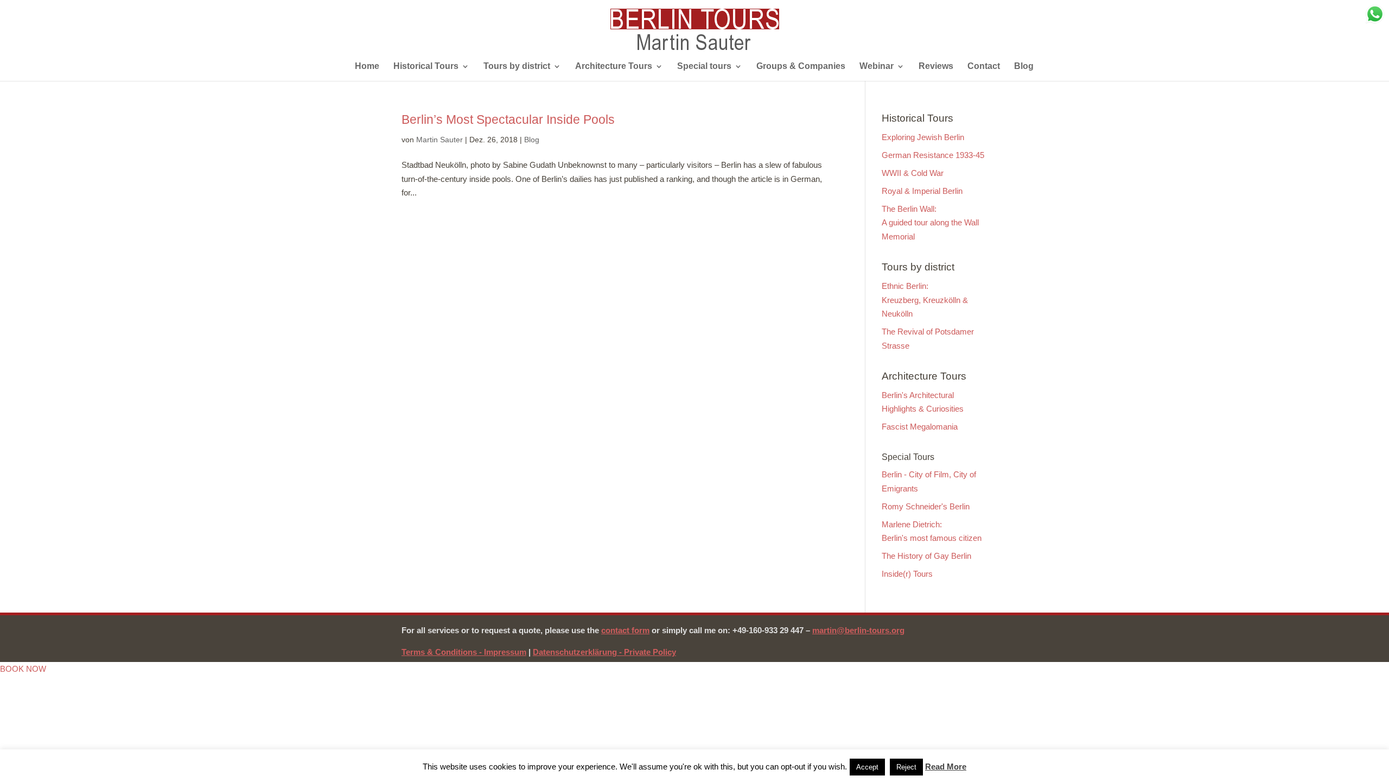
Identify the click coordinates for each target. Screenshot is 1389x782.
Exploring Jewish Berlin (923, 137)
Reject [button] (906, 767)
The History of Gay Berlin (926, 555)
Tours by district (516, 66)
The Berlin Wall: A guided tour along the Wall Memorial (930, 222)
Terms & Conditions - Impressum (464, 652)
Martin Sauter (439, 139)
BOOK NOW (23, 668)
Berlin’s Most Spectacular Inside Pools (508, 119)
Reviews (936, 66)
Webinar (876, 66)
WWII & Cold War (913, 173)
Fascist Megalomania (920, 426)
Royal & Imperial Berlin (922, 190)
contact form (625, 630)
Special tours (704, 66)
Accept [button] (867, 767)
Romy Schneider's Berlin (926, 506)
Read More (945, 766)
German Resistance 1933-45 (933, 155)
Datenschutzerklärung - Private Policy (604, 652)
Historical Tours (425, 66)
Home (367, 66)
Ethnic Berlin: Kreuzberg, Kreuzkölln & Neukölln (925, 299)
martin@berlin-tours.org (858, 630)
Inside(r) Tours (907, 573)
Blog (1024, 66)
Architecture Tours (613, 66)
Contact (983, 66)
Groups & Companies (800, 66)
